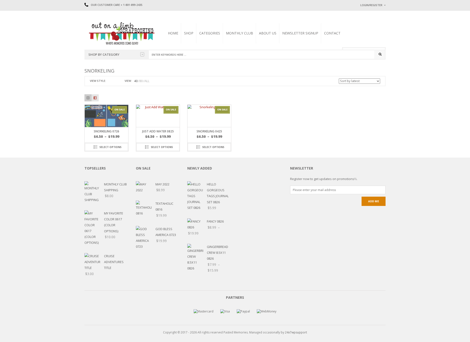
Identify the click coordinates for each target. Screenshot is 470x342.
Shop (188, 33)
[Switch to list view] (116, 81)
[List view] (95, 97)
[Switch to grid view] (110, 81)
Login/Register (371, 5)
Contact (332, 33)
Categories (209, 33)
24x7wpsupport (296, 332)
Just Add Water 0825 (158, 131)
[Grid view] (88, 97)
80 (141, 81)
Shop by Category (103, 54)
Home (173, 33)
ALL (146, 81)
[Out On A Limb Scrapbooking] (121, 33)
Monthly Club (239, 33)
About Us (267, 33)
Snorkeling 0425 (209, 131)
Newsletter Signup (300, 33)
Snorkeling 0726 (106, 131)
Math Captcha (369, 66)
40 (136, 81)
